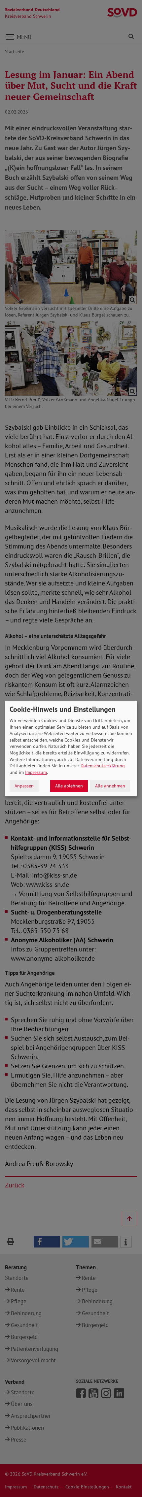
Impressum (36, 772)
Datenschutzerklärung (103, 766)
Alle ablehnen (69, 786)
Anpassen (24, 786)
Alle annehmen (110, 786)
